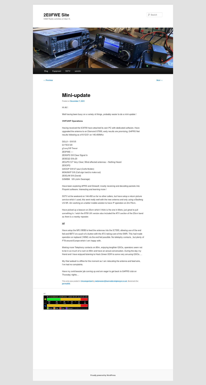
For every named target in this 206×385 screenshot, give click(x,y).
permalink (66, 283)
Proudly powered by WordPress (103, 375)
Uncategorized (86, 281)
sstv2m (78, 71)
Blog (46, 71)
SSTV (67, 71)
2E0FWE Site (56, 15)
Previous (48, 80)
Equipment (56, 71)
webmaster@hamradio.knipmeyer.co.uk (111, 281)
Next (159, 80)
